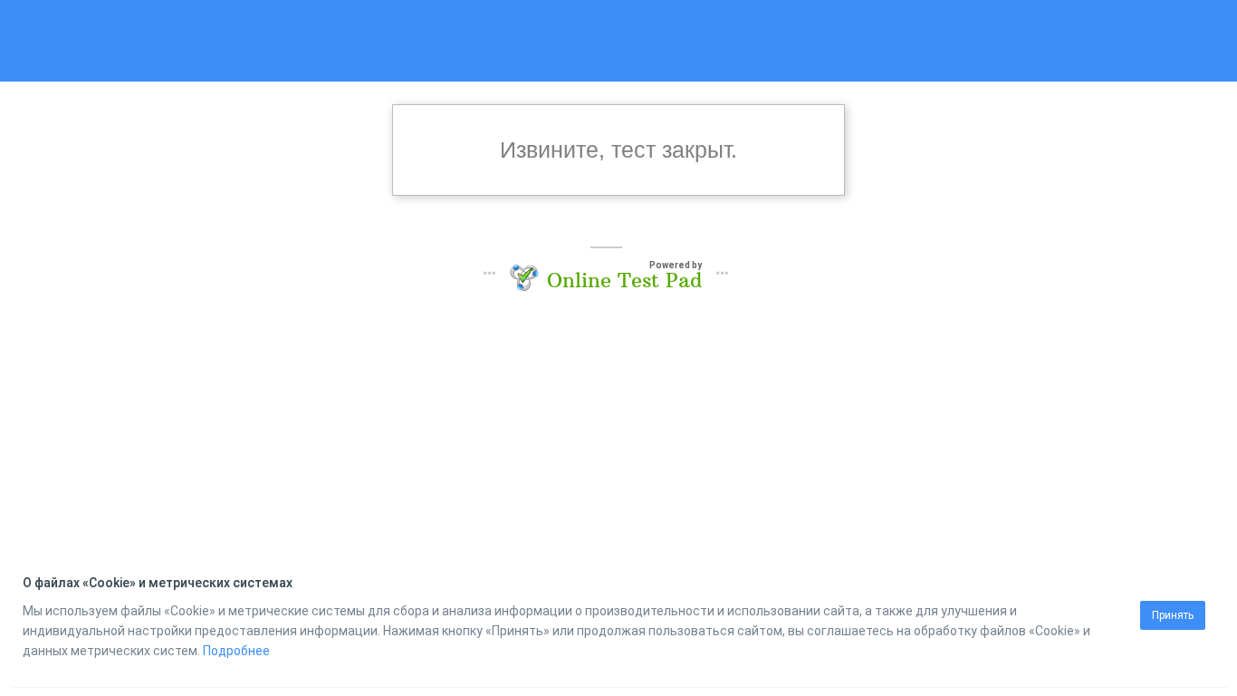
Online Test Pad (624, 280)
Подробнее (236, 650)
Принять (1173, 615)
